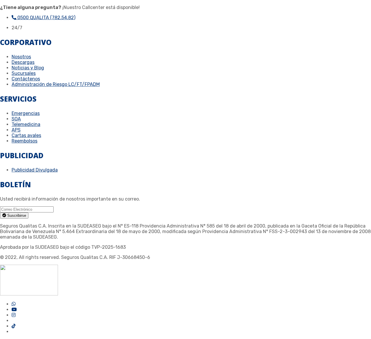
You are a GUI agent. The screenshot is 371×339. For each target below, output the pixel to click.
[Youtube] (14, 309)
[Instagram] (14, 315)
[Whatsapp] (14, 304)
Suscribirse (16, 215)
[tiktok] (14, 326)
